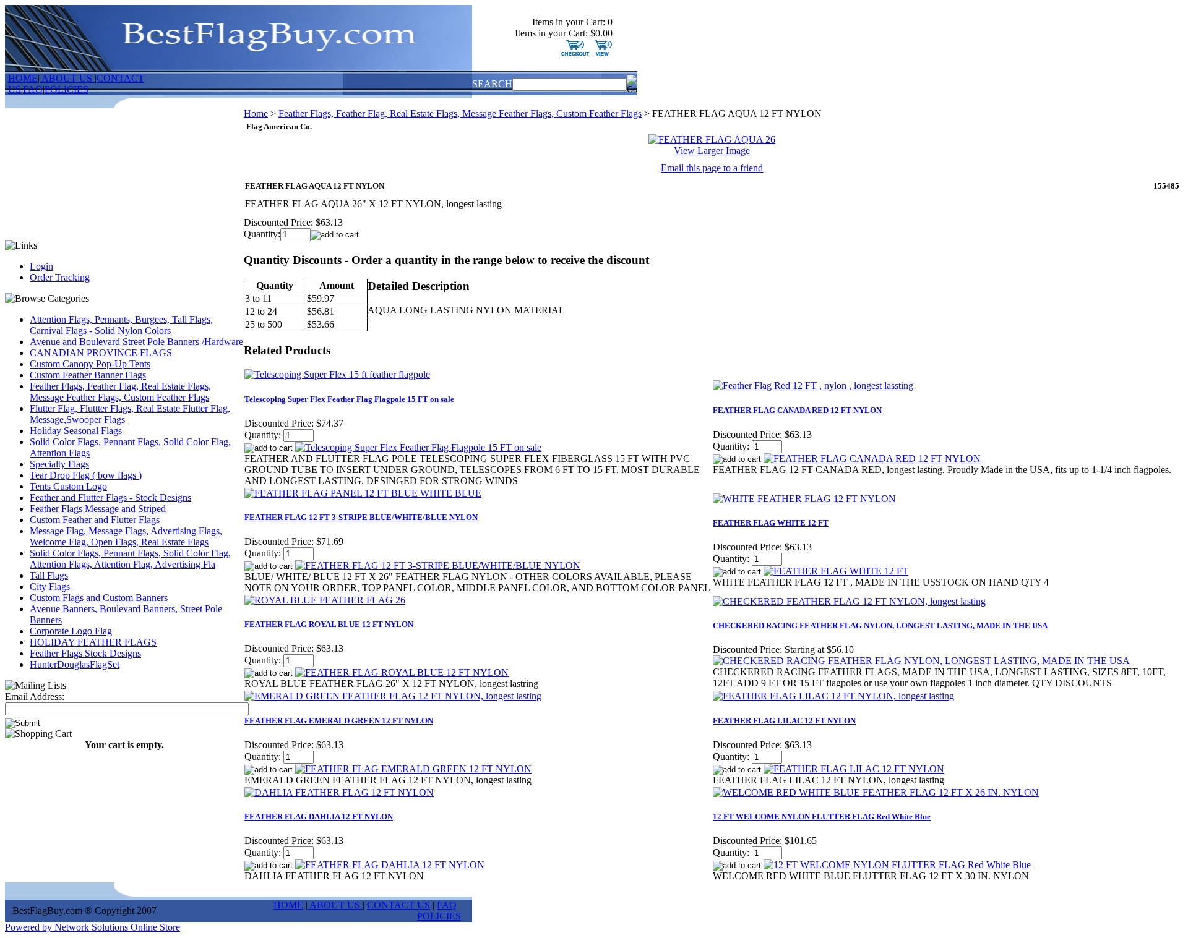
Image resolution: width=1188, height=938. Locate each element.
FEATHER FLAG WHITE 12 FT (771, 522)
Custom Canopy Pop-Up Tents (90, 364)
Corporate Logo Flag (71, 631)
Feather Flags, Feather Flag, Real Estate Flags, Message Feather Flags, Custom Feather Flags (120, 392)
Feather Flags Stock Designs (85, 653)
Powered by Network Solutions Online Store (92, 927)
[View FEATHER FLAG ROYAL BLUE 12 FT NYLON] (402, 672)
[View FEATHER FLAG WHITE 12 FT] (836, 571)
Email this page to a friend (712, 168)
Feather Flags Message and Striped (98, 508)
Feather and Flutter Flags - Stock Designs (110, 497)
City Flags (50, 586)
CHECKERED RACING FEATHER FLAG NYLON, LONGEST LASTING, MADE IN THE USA (880, 625)
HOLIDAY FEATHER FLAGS (93, 642)
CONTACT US (398, 905)
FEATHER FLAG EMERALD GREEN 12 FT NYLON (338, 720)
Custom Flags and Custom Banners (99, 597)
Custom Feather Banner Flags (88, 375)
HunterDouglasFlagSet (74, 664)
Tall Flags (49, 575)
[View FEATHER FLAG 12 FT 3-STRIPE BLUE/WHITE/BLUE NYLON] (437, 565)
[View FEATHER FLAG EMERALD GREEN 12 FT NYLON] (413, 769)
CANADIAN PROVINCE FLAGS (101, 352)
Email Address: (34, 696)
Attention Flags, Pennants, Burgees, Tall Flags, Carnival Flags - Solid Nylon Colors (121, 325)
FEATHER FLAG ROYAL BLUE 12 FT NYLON (328, 624)
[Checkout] (576, 53)
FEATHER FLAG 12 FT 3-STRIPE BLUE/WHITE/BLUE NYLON (361, 517)
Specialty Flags (59, 464)
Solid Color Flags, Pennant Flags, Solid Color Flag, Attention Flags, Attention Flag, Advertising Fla (130, 558)
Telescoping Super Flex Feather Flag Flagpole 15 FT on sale (349, 399)
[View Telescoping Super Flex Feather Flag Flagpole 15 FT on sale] (418, 447)
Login (41, 266)
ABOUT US (67, 78)
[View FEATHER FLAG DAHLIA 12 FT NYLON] (389, 864)
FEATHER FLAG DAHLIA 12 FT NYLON (318, 816)
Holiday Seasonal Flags (76, 430)
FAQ (33, 89)
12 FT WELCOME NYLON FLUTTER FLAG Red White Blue (822, 816)
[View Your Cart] (602, 53)
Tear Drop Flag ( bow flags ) (86, 475)
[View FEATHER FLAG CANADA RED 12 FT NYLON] (872, 458)
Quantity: (262, 234)
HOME (23, 78)
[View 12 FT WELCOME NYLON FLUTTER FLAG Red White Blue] (897, 864)
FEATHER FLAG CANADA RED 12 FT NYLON (797, 410)
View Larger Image (712, 150)
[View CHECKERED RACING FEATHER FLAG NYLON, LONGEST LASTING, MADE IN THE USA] (921, 660)
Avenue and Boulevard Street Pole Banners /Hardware (136, 341)
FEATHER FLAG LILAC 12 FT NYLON (784, 720)
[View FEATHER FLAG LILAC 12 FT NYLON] (854, 769)
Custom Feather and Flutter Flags (95, 519)
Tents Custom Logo (68, 486)
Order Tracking (60, 277)
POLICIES (66, 89)
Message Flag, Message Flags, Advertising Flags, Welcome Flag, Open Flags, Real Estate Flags (126, 536)
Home (256, 113)
